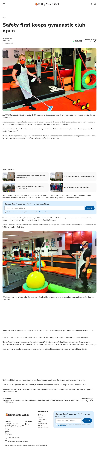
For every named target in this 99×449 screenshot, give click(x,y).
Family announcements (43, 426)
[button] (4, 4)
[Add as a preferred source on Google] (77, 41)
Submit (89, 208)
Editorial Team (8, 38)
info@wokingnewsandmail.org (18, 441)
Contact (40, 418)
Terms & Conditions (41, 415)
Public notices (42, 423)
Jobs (39, 422)
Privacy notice (43, 212)
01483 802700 (15, 438)
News (4, 18)
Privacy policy (42, 420)
